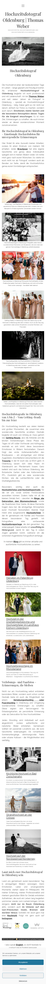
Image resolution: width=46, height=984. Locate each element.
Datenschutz (23, 981)
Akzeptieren (23, 962)
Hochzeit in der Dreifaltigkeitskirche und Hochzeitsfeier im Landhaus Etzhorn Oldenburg (22, 623)
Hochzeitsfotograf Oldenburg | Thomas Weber (23, 20)
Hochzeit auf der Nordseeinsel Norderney (20, 857)
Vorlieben (23, 975)
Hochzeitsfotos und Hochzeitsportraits (21, 490)
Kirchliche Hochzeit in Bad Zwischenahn (21, 775)
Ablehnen (23, 969)
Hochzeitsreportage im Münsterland (19, 667)
